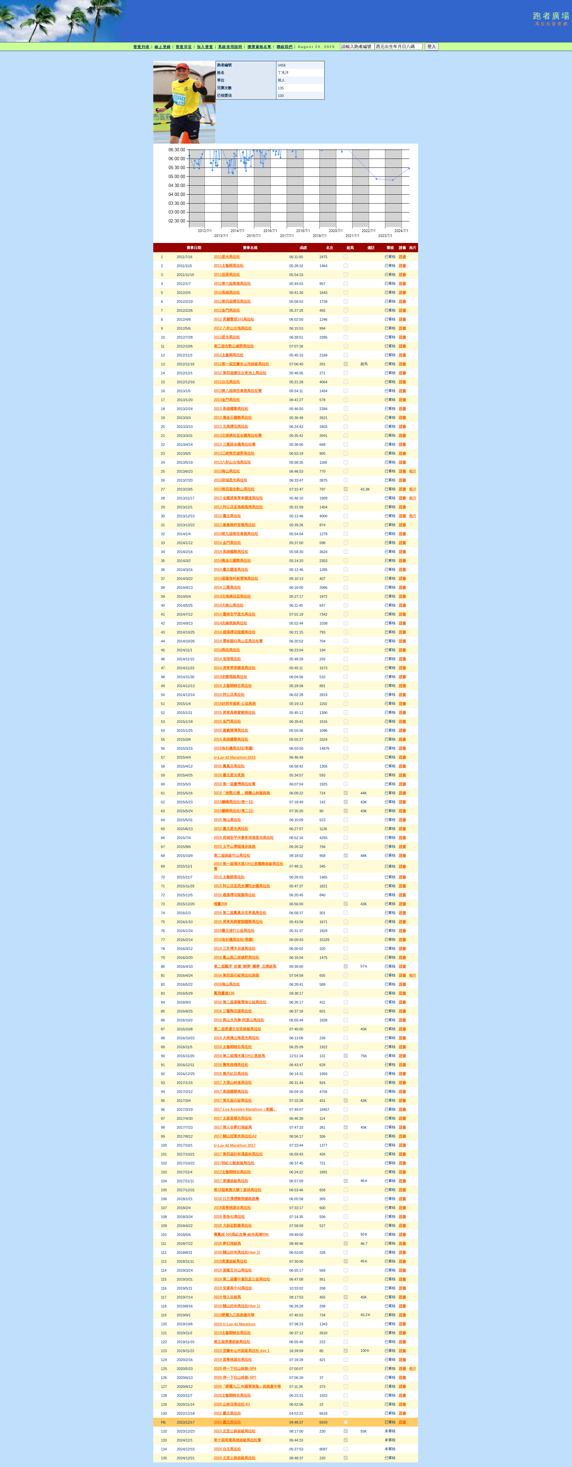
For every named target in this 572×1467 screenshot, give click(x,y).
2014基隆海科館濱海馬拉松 (236, 578)
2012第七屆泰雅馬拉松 (232, 283)
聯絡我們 (285, 47)
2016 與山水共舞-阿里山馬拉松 (239, 1020)
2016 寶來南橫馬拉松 (231, 1064)
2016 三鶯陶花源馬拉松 (233, 1011)
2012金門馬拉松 (227, 310)
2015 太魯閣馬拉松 (229, 877)
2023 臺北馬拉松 (227, 1422)
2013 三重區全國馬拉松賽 (235, 444)
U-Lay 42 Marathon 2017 (235, 1145)
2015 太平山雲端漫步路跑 (235, 846)
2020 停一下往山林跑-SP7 (235, 1377)
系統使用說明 (230, 47)
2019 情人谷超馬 (227, 1297)
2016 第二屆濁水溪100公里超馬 (239, 1056)
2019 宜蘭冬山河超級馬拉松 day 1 (241, 1350)
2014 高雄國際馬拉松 (231, 551)
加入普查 (205, 47)
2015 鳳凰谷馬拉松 (229, 766)
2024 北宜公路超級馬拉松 (235, 1458)
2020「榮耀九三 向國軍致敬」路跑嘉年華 (247, 1386)
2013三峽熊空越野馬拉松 (234, 453)
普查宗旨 (184, 47)
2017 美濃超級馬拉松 (231, 1181)
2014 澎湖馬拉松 (227, 659)
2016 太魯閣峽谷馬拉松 (233, 1047)
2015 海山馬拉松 (227, 820)
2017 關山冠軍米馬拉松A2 (235, 1136)
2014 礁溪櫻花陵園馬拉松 (235, 632)
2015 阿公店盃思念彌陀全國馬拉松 (242, 886)
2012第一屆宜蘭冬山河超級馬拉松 (241, 364)
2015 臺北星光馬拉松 (231, 828)
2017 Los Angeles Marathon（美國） (245, 1109)
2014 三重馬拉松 (227, 587)
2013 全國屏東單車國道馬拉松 (238, 498)
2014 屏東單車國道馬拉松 (235, 668)
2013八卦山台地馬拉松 (232, 462)
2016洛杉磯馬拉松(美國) (234, 939)
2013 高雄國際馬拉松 (231, 408)
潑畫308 (220, 904)
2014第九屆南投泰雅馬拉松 (236, 534)
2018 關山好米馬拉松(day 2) (237, 1252)
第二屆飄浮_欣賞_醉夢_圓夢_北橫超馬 (245, 966)
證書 (402, 257)
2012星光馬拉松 (227, 337)
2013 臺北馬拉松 (227, 516)
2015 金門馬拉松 (227, 721)
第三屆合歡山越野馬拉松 (234, 346)
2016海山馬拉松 (227, 984)
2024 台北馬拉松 (227, 1449)
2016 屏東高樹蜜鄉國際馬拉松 (238, 921)
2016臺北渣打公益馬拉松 (234, 930)
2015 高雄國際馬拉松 (231, 739)
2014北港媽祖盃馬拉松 (232, 596)
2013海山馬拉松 (227, 471)
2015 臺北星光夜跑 (229, 775)
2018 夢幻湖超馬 (227, 1243)
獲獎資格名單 (260, 47)
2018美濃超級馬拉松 (230, 1261)
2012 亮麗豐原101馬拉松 (234, 319)
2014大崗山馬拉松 (229, 605)
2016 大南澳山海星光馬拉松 (236, 1038)
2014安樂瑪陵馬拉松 (230, 677)
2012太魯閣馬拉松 (229, 355)
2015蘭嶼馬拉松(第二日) (234, 811)
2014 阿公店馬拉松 (229, 694)
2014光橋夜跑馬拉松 (230, 623)
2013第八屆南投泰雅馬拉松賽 (238, 391)
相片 (412, 471)
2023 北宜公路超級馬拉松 (235, 1431)
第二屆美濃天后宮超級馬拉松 (237, 1029)
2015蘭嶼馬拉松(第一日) (234, 802)
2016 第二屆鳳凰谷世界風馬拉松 (240, 913)
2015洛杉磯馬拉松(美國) (234, 748)
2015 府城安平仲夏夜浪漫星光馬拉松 (244, 837)
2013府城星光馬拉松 (230, 480)
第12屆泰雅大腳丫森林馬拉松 (238, 1190)
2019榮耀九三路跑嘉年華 (234, 1315)
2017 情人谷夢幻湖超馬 (233, 1127)
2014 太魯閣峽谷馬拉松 (233, 685)
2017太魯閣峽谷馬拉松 (232, 1172)
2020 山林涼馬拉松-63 (232, 1404)
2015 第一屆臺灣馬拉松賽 (235, 784)
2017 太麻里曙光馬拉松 (233, 1118)
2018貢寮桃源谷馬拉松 (232, 1207)
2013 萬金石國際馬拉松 (233, 417)
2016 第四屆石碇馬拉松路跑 (236, 975)
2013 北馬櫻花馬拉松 (231, 426)
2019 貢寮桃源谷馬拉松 (233, 1359)
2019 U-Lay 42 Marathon (235, 1324)
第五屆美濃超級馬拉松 (232, 1342)
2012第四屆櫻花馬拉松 (232, 301)
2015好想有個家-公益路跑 (235, 703)
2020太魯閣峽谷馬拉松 (232, 1395)
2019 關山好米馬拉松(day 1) (237, 1306)
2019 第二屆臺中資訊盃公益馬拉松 (242, 1279)
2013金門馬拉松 (227, 400)
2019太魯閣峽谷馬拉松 (232, 1333)
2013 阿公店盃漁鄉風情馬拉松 (238, 507)
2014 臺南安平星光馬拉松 (235, 614)
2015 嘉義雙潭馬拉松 (231, 730)
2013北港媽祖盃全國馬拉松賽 (238, 435)
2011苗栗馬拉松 (227, 274)
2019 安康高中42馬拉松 (233, 1288)
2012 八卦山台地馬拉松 (233, 328)
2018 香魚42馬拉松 (229, 1216)
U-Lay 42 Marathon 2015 (235, 757)
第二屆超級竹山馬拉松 (232, 855)
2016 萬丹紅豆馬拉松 (231, 1073)
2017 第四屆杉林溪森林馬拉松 (238, 1154)
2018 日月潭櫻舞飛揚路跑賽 (236, 1199)
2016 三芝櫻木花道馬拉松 (235, 948)
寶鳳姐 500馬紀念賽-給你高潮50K (241, 1234)
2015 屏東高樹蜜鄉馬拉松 (235, 712)
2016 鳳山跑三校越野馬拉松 (236, 957)
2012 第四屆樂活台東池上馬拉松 (240, 373)
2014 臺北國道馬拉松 (231, 569)
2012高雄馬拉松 (227, 292)
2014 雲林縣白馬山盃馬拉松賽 (238, 641)
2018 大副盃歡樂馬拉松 (233, 1225)
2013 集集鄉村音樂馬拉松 (235, 525)
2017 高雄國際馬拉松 (231, 1091)
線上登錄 (162, 47)
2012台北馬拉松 (227, 382)
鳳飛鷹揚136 (224, 993)
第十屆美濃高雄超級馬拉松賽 (237, 1440)
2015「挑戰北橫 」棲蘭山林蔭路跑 (242, 793)
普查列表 (141, 47)
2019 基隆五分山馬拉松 (233, 1270)
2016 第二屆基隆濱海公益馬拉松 (240, 1002)
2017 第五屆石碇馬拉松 (233, 1100)
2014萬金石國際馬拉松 (232, 560)
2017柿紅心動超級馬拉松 (234, 1163)
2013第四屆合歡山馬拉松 (234, 489)
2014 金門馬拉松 (227, 542)
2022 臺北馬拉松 (227, 1413)
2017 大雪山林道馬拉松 (233, 1082)
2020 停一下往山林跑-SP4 (235, 1368)
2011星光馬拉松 (227, 257)
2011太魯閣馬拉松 (229, 265)
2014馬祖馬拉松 (227, 650)
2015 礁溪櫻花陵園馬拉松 (235, 895)
